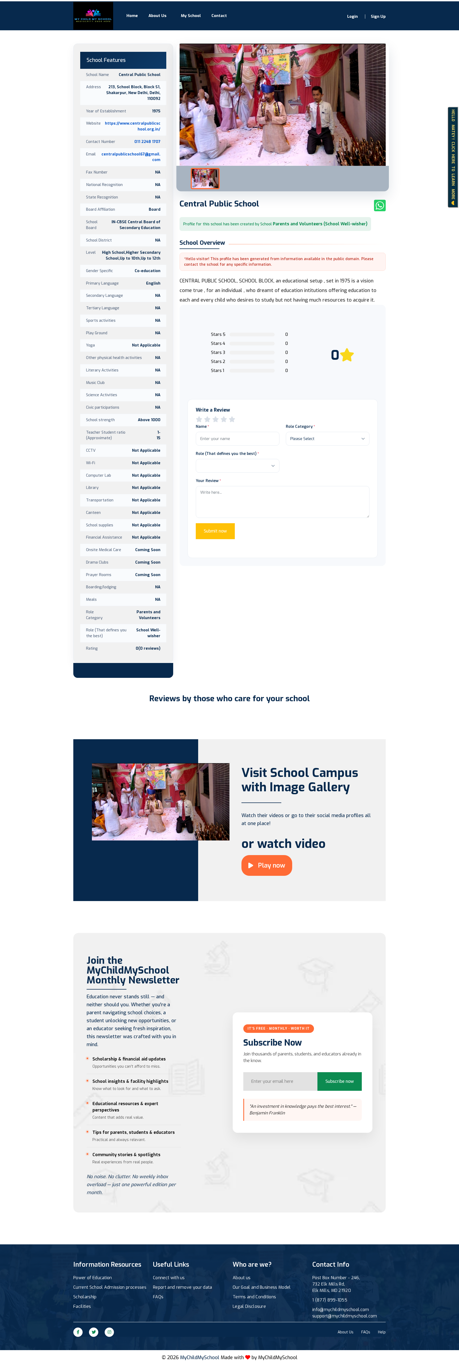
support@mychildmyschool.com (344, 1316)
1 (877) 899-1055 (329, 1300)
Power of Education (92, 1278)
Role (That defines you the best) (226, 453)
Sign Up (378, 16)
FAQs (158, 1297)
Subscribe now (339, 1081)
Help (382, 1332)
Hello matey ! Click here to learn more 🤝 (453, 157)
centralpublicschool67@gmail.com (130, 157)
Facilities (82, 1306)
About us (242, 1278)
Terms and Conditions (254, 1297)
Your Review (207, 480)
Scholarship (85, 1297)
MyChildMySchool (278, 1357)
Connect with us (169, 1278)
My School (191, 15)
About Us (157, 15)
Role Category (299, 426)
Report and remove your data (182, 1287)
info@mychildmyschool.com (340, 1309)
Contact (219, 15)
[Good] (215, 419)
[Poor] (199, 419)
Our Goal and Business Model (262, 1287)
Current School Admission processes (109, 1287)
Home (132, 15)
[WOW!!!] (232, 419)
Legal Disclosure (249, 1306)
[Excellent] (223, 419)
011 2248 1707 (147, 141)
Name (201, 426)
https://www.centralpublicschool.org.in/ (132, 126)
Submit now (215, 531)
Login (352, 16)
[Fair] (207, 419)
